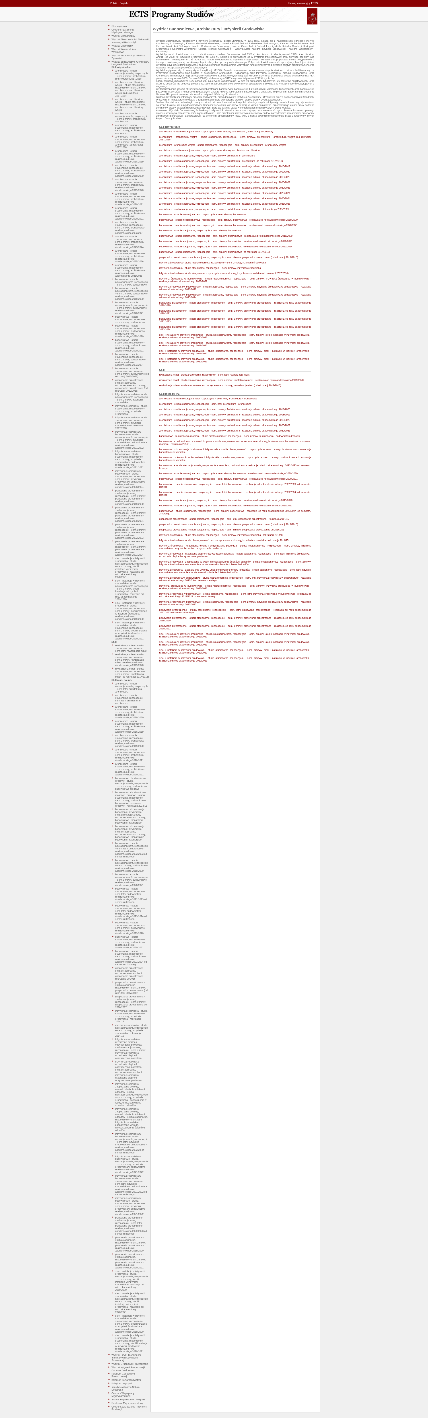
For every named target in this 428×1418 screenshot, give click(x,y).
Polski (113, 3)
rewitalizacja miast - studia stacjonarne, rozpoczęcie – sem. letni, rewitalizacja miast (130, 648)
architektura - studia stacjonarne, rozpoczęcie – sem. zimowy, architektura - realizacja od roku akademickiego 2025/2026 (130, 256)
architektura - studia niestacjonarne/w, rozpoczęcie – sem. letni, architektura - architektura (131, 687)
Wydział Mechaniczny (123, 36)
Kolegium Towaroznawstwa (126, 1380)
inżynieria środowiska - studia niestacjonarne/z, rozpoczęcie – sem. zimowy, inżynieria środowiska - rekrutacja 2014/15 (131, 1030)
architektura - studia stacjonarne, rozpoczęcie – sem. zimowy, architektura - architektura (130, 129)
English (124, 3)
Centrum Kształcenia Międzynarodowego (122, 31)
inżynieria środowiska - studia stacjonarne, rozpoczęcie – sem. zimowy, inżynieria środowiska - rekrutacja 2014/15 (131, 1016)
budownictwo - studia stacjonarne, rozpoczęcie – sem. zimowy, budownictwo (130, 319)
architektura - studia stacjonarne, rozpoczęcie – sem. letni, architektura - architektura (130, 699)
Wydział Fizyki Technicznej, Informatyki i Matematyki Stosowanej (126, 1358)
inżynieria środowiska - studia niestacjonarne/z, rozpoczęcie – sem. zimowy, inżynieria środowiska (131, 398)
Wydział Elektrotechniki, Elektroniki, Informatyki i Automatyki (130, 40)
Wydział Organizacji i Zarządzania (129, 1364)
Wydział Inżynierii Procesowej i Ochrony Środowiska (128, 1368)
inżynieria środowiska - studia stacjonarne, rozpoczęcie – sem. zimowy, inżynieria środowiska (131, 410)
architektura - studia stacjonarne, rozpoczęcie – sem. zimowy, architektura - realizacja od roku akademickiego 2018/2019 (130, 156)
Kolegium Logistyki (121, 1383)
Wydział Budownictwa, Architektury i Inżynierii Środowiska (130, 63)
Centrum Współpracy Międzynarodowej (122, 1394)
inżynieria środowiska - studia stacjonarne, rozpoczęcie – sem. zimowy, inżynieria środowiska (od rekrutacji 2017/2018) (131, 423)
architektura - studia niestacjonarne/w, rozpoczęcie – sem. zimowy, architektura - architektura (131, 117)
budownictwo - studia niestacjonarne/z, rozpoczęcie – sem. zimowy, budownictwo (131, 282)
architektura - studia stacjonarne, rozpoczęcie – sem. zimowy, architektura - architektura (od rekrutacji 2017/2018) (130, 142)
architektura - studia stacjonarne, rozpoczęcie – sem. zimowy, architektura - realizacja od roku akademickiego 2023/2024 (130, 227)
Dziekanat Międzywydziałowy (127, 1403)
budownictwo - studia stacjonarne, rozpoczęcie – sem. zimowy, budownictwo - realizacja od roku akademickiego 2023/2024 (130, 359)
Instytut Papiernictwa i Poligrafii (128, 1399)
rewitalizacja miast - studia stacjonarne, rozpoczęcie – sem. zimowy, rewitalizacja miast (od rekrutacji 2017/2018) (132, 672)
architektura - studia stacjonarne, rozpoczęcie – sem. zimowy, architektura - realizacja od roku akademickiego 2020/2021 (130, 199)
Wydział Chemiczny (122, 45)
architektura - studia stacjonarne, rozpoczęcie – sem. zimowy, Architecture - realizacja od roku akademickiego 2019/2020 (130, 712)
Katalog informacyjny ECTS (303, 3)
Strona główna (119, 26)
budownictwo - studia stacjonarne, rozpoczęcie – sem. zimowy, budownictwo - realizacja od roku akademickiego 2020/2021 (130, 345)
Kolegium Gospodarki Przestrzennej (123, 1375)
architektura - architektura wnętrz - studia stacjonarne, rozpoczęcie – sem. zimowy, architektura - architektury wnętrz (130, 104)
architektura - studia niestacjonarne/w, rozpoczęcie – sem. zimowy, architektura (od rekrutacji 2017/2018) (131, 74)
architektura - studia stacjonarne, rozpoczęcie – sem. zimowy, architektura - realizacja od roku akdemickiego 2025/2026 (130, 270)
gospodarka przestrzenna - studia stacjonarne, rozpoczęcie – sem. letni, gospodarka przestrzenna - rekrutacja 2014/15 (130, 973)
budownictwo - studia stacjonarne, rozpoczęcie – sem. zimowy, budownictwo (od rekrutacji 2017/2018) (132, 372)
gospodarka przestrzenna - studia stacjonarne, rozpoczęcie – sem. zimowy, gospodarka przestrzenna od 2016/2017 (131, 1002)
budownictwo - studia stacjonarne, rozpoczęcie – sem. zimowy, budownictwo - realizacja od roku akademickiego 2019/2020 (130, 331)
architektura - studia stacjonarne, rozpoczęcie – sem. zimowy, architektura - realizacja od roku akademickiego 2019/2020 (130, 170)
